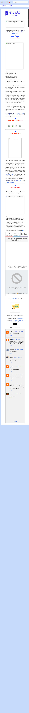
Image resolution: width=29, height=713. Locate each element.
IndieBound (7, 116)
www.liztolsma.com (9, 174)
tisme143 (11, 357)
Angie (11, 339)
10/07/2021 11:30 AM (18, 331)
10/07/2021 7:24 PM (19, 349)
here (23, 230)
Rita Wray (12, 331)
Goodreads (18, 113)
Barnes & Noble (9, 114)
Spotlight (17, 321)
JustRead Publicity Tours (17, 32)
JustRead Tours (15, 298)
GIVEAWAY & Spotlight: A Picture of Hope (15, 13)
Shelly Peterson (13, 366)
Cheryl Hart (20, 318)
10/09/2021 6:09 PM (19, 375)
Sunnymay (12, 384)
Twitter (7, 182)
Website (17, 180)
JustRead (19, 320)
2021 (11, 320)
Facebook (22, 180)
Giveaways (15, 320)
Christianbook (13, 116)
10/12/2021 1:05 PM (17, 394)
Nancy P (11, 394)
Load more (15, 421)
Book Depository (19, 114)
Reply (11, 335)
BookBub (19, 116)
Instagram (12, 182)
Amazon (22, 113)
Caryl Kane (12, 375)
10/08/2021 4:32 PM (18, 357)
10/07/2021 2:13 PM (16, 339)
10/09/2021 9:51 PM (18, 384)
